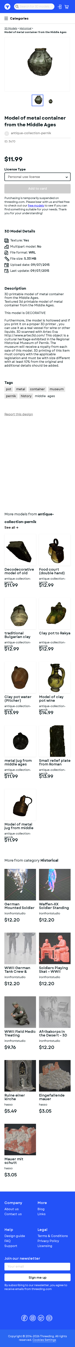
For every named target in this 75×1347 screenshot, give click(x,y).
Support (10, 1246)
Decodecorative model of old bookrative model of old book (19, 571)
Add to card (37, 188)
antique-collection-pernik (31, 133)
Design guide (14, 1236)
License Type (15, 169)
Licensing (45, 1246)
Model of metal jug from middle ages (18, 826)
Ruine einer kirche (14, 1097)
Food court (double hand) (52, 571)
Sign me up (38, 1277)
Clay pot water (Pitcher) (18, 699)
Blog (41, 1209)
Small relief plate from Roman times (55, 763)
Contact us (13, 1214)
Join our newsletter (22, 1258)
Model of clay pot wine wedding (51, 699)
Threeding (7, 6)
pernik (11, 396)
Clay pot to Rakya (54, 633)
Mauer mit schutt (13, 1161)
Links (42, 1214)
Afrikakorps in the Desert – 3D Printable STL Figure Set (53, 1034)
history (26, 396)
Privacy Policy (48, 1241)
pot (8, 389)
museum (57, 389)
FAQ (7, 1241)
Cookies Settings (44, 1340)
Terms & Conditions (53, 1236)
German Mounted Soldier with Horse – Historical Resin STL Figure (19, 906)
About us (11, 1209)
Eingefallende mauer (52, 1097)
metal (20, 389)
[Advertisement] (37, 463)
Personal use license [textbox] (24, 177)
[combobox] (37, 177)
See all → (11, 528)
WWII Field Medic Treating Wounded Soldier (20, 1034)
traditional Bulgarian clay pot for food (17, 635)
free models (36, 205)
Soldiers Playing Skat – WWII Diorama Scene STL (53, 970)
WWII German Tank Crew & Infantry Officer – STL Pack (18, 970)
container (37, 389)
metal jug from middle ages (18, 763)
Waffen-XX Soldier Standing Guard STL (54, 906)
